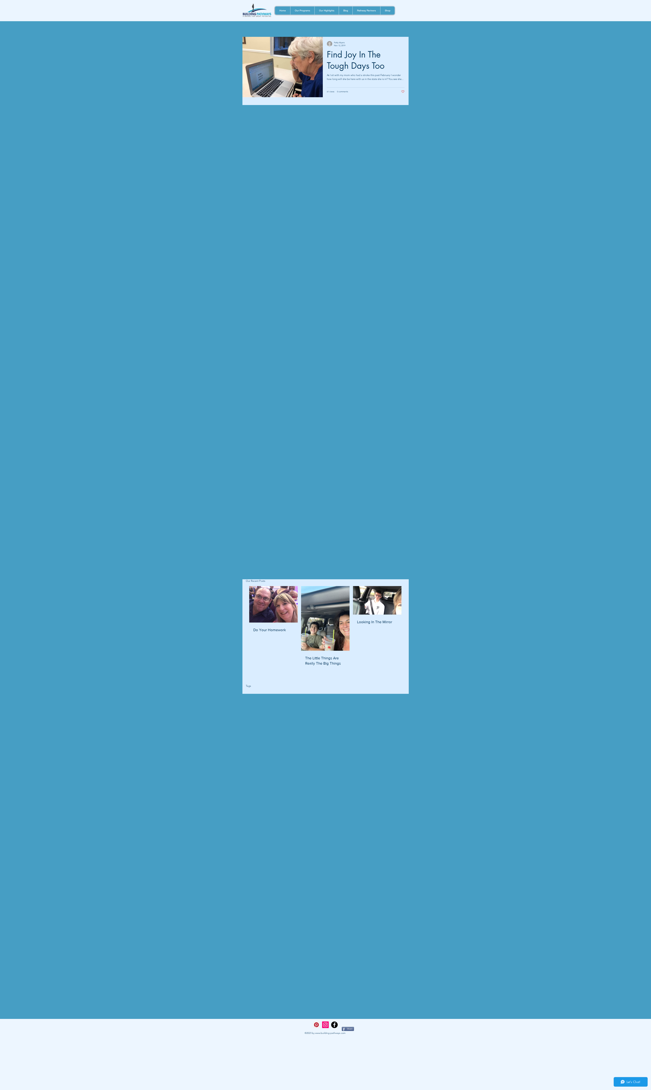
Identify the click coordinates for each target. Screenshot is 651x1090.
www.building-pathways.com (330, 1033)
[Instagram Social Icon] (325, 1024)
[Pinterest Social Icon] (316, 1024)
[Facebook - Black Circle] (334, 1024)
